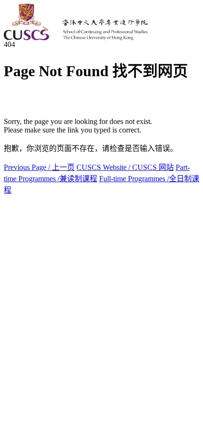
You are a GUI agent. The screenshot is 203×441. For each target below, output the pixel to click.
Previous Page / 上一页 (39, 167)
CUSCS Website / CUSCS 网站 (125, 167)
